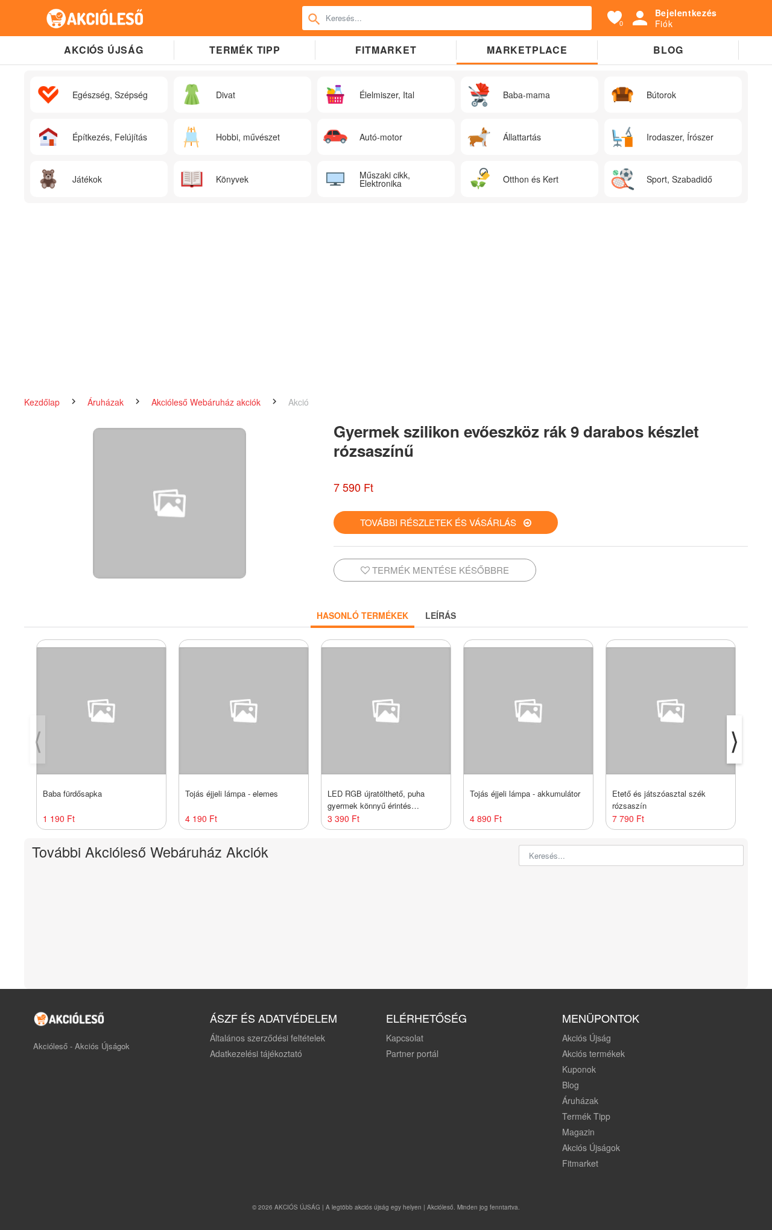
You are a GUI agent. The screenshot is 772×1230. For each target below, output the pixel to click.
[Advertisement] (386, 299)
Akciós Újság (586, 1038)
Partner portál (412, 1053)
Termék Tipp (586, 1116)
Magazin (578, 1132)
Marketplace (527, 50)
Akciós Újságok (591, 1147)
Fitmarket (385, 50)
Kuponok (579, 1069)
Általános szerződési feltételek (267, 1038)
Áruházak (106, 402)
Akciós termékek (593, 1053)
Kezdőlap (43, 402)
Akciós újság (104, 50)
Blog (668, 50)
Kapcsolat (404, 1038)
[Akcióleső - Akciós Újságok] (95, 18)
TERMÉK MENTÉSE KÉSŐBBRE (439, 569)
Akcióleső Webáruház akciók (207, 402)
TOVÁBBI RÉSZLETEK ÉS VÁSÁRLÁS (442, 522)
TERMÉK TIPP (244, 50)
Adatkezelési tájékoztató (256, 1053)
